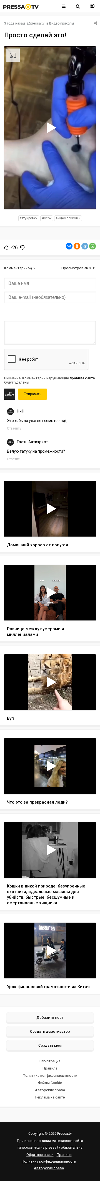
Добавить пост (49, 1017)
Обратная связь (40, 1155)
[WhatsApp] (92, 246)
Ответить (14, 428)
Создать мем (50, 1045)
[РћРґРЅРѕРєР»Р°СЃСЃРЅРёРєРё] (77, 246)
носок (46, 218)
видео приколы (68, 218)
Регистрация (50, 1061)
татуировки (29, 218)
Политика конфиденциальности (50, 1075)
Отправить (32, 394)
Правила (50, 1068)
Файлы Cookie (50, 1083)
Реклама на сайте (50, 1097)
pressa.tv (37, 23)
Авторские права (50, 1090)
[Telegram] (84, 246)
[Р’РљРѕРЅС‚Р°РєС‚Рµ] (69, 246)
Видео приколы (61, 23)
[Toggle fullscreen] (85, 200)
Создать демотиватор (50, 1031)
